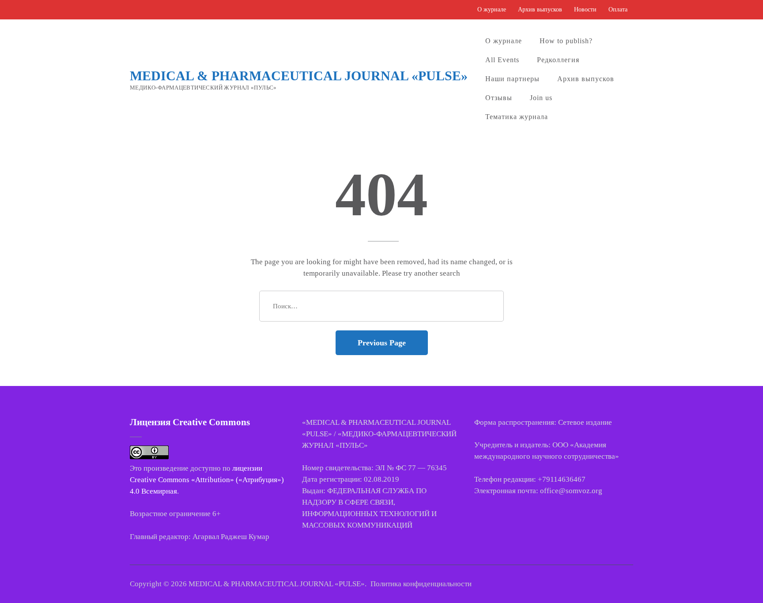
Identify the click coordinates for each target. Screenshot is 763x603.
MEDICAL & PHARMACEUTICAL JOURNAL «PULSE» (299, 75)
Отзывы (498, 97)
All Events (502, 60)
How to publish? (566, 41)
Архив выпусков (540, 9)
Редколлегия (558, 60)
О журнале (491, 9)
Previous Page (382, 342)
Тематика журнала (516, 116)
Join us (541, 97)
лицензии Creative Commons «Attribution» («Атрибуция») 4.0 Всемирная (207, 479)
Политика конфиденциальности (421, 584)
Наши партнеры (512, 78)
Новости (585, 9)
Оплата (617, 9)
